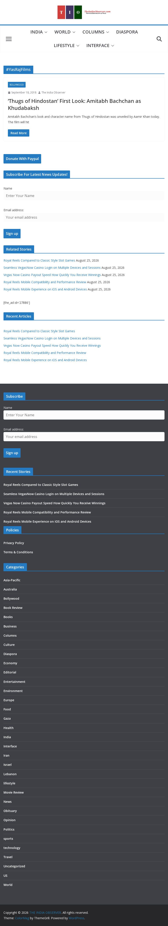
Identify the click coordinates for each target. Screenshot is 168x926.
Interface (97, 45)
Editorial (10, 672)
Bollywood (17, 84)
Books (8, 617)
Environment (13, 691)
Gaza (7, 718)
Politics (9, 829)
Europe (9, 700)
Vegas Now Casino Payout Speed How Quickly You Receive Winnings (52, 275)
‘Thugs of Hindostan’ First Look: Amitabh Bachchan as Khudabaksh (74, 104)
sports (8, 838)
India (36, 32)
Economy (10, 663)
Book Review (13, 608)
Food (7, 709)
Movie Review (14, 792)
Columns (93, 32)
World (62, 32)
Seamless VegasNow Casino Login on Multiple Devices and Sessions (52, 267)
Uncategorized (14, 866)
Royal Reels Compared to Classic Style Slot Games (39, 260)
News (8, 801)
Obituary (10, 811)
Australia (10, 589)
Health (9, 728)
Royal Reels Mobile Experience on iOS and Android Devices (45, 289)
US (5, 875)
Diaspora (127, 32)
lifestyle (64, 45)
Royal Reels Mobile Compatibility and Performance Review (45, 282)
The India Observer (53, 92)
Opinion (10, 820)
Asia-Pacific (12, 580)
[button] (45, 32)
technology (12, 848)
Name (8, 188)
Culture (9, 645)
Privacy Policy (14, 543)
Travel (8, 857)
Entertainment (14, 682)
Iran (6, 755)
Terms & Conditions (18, 552)
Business (10, 626)
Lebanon (10, 774)
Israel (8, 765)
